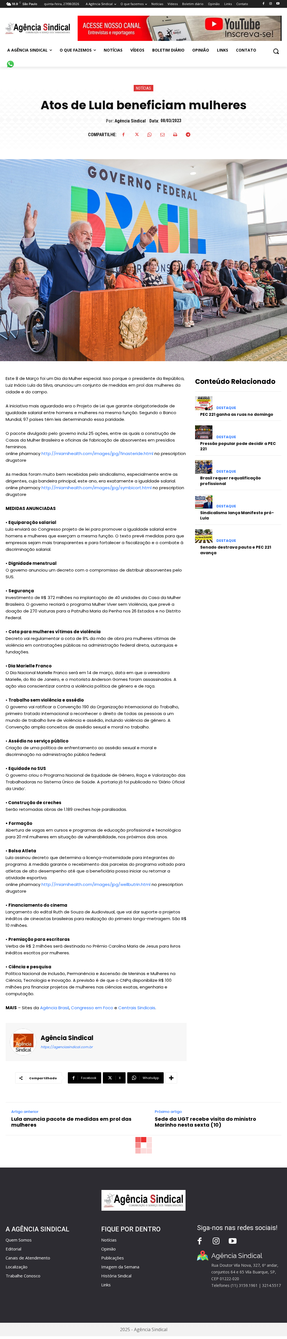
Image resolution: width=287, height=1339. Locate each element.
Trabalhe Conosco (23, 1275)
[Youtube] (278, 4)
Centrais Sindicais (136, 1008)
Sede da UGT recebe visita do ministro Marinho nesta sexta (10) (205, 1122)
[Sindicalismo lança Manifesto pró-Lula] (203, 501)
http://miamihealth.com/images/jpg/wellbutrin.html (96, 884)
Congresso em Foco (92, 1008)
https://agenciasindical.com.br (66, 1047)
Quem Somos (19, 1240)
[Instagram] (271, 4)
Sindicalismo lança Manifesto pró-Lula (237, 515)
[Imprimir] (175, 134)
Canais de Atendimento (28, 1258)
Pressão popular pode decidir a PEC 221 (238, 446)
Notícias (143, 88)
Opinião (108, 1249)
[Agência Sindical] (25, 1042)
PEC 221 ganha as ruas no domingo (236, 414)
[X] (136, 134)
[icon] (10, 61)
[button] (276, 51)
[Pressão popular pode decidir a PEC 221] (203, 432)
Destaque (226, 408)
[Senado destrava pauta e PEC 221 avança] (203, 536)
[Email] (162, 134)
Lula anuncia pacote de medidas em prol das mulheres (71, 1122)
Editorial (13, 1249)
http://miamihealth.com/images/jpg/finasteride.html (97, 453)
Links (106, 1284)
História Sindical (116, 1275)
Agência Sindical (130, 121)
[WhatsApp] (149, 134)
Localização (16, 1267)
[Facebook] (263, 4)
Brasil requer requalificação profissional (230, 480)
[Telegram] (188, 134)
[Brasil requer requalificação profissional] (203, 467)
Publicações (112, 1258)
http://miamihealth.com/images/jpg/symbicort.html (96, 488)
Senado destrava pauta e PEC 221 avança (235, 550)
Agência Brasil (54, 1008)
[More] (171, 1077)
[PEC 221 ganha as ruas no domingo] (203, 403)
